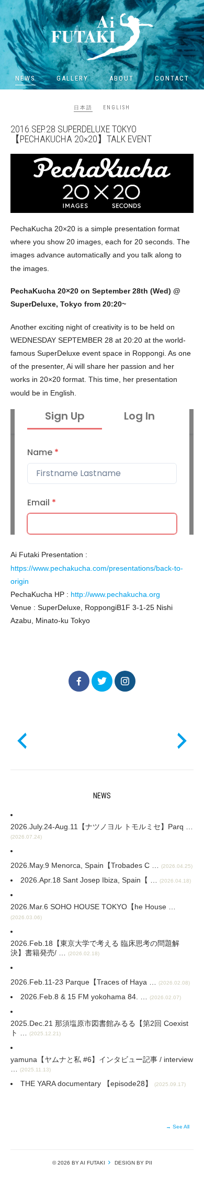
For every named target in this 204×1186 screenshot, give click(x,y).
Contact (172, 78)
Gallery (72, 78)
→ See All (177, 1126)
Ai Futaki (102, 36)
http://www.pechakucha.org (115, 594)
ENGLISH (116, 107)
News (25, 78)
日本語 (83, 107)
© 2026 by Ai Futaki (78, 1163)
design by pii (132, 1163)
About (121, 78)
